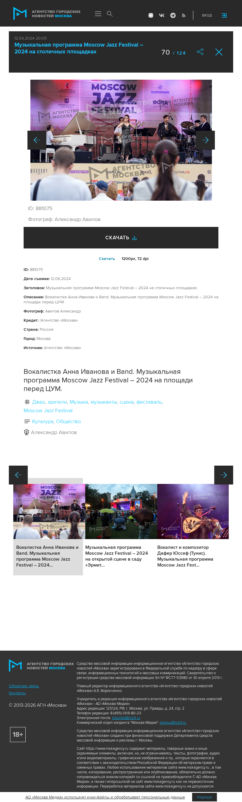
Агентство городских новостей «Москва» (47, 13)
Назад (36, 140)
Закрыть (219, 52)
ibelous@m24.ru (173, 722)
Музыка (79, 402)
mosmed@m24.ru (126, 718)
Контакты (17, 692)
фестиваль (149, 402)
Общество (68, 421)
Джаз (38, 402)
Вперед (205, 140)
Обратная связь (24, 685)
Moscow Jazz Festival (48, 410)
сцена (127, 402)
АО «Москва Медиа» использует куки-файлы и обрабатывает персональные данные (105, 797)
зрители (57, 402)
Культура (42, 421)
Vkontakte (161, 15)
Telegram (172, 15)
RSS (183, 15)
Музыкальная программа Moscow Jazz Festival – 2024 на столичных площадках (78, 48)
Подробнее (48, 526)
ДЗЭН (150, 15)
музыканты (104, 402)
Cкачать (107, 258)
